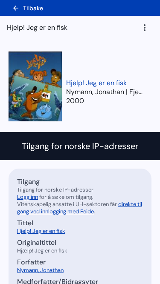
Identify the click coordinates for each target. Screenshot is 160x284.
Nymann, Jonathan (40, 270)
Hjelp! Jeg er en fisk (96, 82)
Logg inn (27, 197)
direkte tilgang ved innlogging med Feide (79, 208)
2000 (75, 100)
